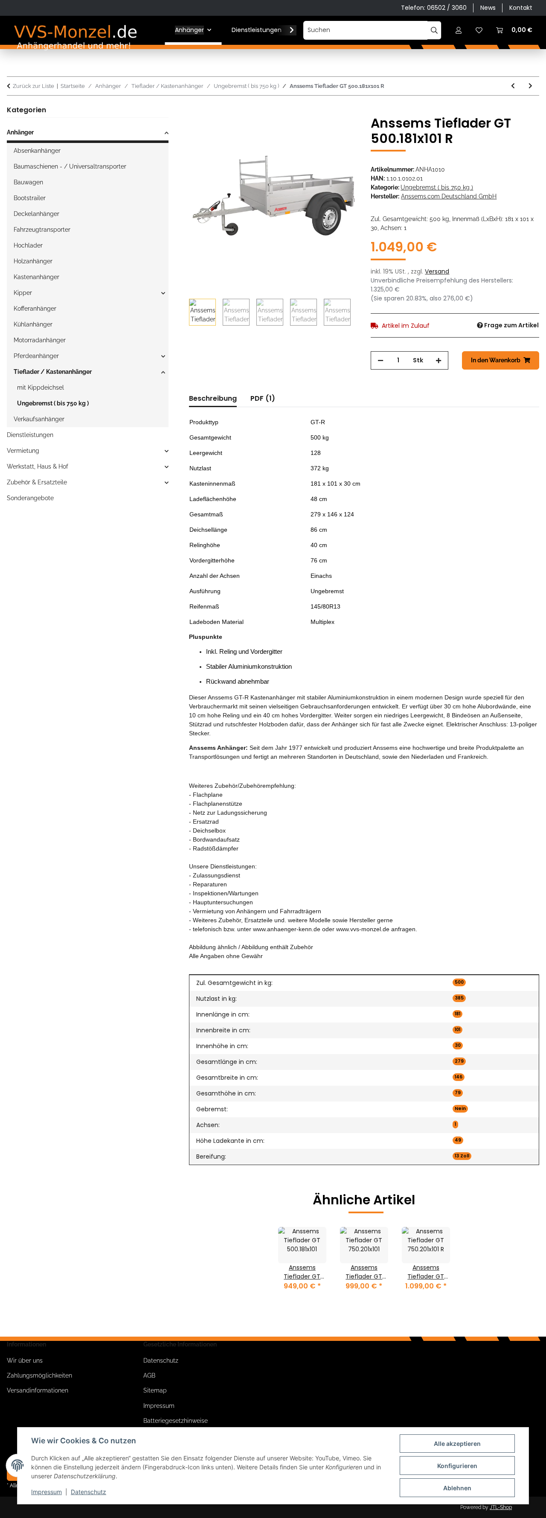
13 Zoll (462, 1156)
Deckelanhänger (36, 213)
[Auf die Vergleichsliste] (317, 131)
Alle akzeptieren (457, 1443)
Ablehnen (457, 1488)
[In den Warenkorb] (196, 111)
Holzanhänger (33, 261)
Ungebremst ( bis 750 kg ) (437, 187)
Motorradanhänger (40, 340)
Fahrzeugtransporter (42, 229)
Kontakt (520, 7)
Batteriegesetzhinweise (175, 1420)
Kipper (23, 292)
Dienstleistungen (30, 434)
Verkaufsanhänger (39, 419)
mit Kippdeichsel (40, 387)
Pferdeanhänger (36, 356)
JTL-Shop (501, 1507)
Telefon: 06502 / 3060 (434, 7)
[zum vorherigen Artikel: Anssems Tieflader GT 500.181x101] (513, 86)
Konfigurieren (457, 1465)
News (488, 7)
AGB (149, 1375)
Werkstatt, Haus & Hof (37, 466)
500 (459, 982)
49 (458, 1140)
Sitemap (155, 1390)
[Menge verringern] (380, 360)
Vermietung (23, 450)
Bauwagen (28, 182)
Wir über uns (25, 1360)
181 (457, 1014)
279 (459, 1061)
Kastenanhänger (36, 277)
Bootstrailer (30, 198)
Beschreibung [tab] (213, 398)
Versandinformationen (37, 1390)
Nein (460, 1108)
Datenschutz (88, 1491)
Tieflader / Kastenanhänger (53, 371)
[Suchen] (434, 30)
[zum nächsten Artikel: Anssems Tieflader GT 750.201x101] (530, 86)
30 (458, 1045)
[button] (458, 30)
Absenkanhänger (37, 150)
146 (458, 1077)
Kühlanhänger (33, 324)
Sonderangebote (30, 498)
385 (459, 998)
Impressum (46, 1491)
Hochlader (28, 245)
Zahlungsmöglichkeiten (39, 1375)
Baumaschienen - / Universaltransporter (70, 166)
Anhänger (20, 132)
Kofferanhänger (35, 308)
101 (457, 1029)
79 (458, 1093)
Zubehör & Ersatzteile (37, 482)
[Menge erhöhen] (438, 360)
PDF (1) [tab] (262, 398)
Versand (437, 271)
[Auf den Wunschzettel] (339, 131)
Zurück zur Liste (33, 86)
